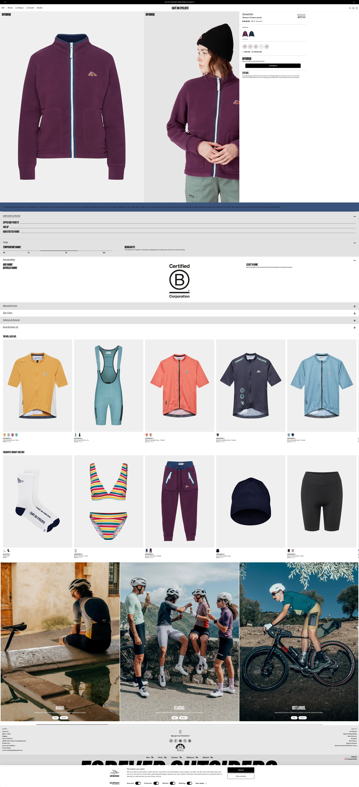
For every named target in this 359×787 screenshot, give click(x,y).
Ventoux (174, 757)
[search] (349, 7)
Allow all (241, 770)
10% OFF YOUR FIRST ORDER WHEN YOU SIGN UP (179, 2)
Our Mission (353, 731)
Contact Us (5, 731)
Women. (64, 718)
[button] (180, 747)
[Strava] (185, 741)
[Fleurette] (179, 386)
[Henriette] (179, 501)
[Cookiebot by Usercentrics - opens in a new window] (114, 783)
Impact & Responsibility (350, 734)
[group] (37, 391)
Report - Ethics (6, 734)
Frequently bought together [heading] (13, 452)
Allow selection (241, 776)
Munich (206, 757)
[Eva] (108, 386)
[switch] (156, 783)
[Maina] (321, 501)
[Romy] (37, 386)
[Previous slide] (5, 2)
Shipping (4, 736)
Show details (200, 783)
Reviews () (259, 21)
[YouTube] (180, 741)
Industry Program (351, 743)
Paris (160, 757)
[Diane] (250, 501)
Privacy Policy (6, 748)
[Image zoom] (72, 106)
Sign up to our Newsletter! (180, 736)
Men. (55, 718)
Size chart (247, 51)
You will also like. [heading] (10, 336)
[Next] (355, 643)
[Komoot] (189, 741)
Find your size (258, 51)
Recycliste (354, 738)
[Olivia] (108, 501)
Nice (148, 757)
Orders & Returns (7, 738)
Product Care (6, 743)
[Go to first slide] (354, 2)
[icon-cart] (357, 7)
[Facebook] (175, 741)
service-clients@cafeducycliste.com (12, 750)
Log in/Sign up (273, 66)
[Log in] (353, 7)
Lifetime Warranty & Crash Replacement (14, 741)
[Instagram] (171, 741)
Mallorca (190, 757)
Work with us (353, 741)
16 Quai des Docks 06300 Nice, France (346, 745)
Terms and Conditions (8, 745)
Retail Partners (352, 736)
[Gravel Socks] (37, 501)
